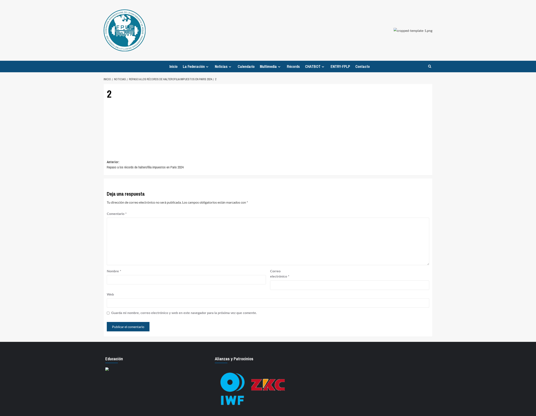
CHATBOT (313, 66)
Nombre (114, 271)
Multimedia (268, 66)
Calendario (246, 66)
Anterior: (145, 165)
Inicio (173, 66)
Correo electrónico (279, 274)
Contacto (362, 66)
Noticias (221, 66)
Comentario (117, 214)
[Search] (429, 66)
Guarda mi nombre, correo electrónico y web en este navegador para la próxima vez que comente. (184, 313)
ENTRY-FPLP (340, 66)
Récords (293, 66)
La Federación (194, 66)
